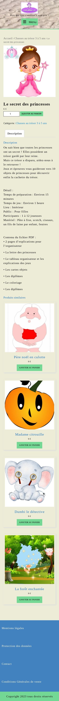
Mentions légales (13, 628)
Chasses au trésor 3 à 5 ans (29, 38)
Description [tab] (14, 133)
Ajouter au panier (32, 113)
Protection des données (17, 645)
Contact (7, 663)
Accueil (7, 38)
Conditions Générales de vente (21, 681)
